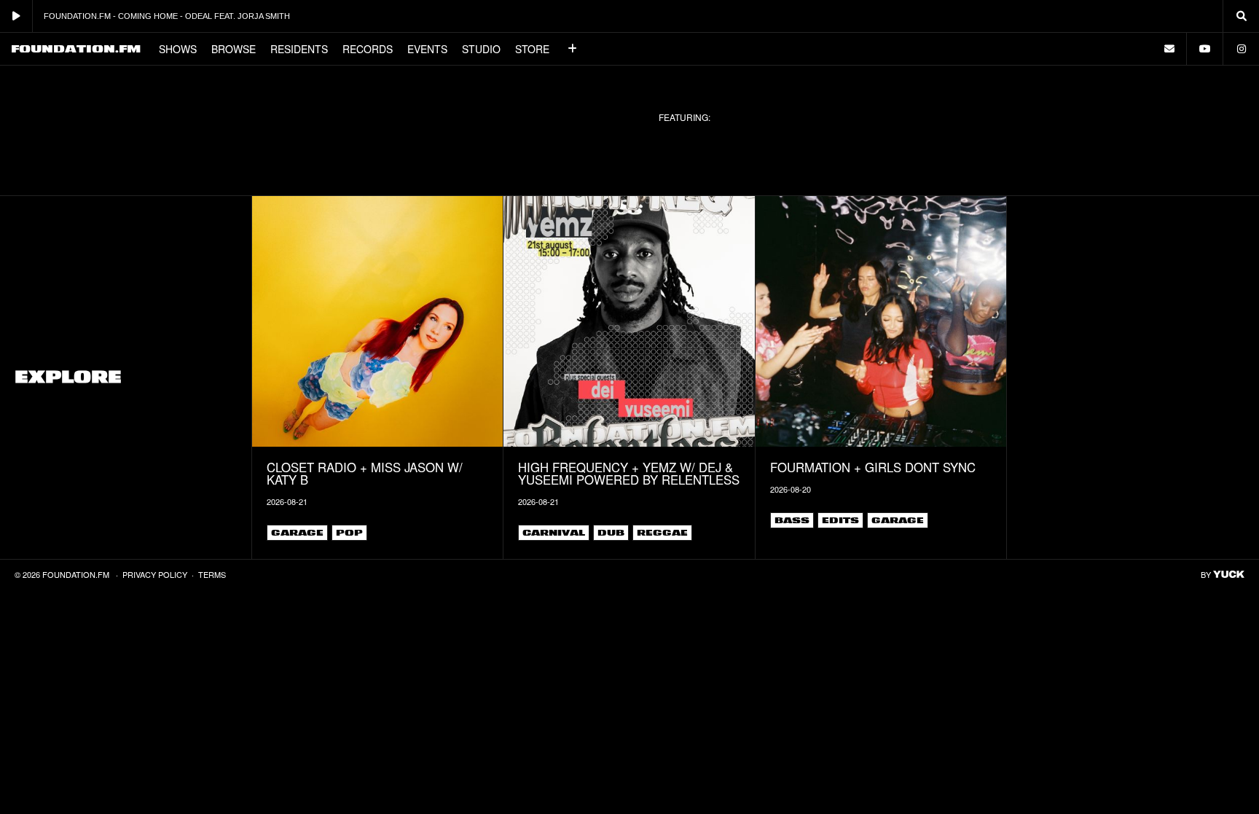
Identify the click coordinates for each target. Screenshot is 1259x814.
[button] (573, 49)
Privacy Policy (154, 574)
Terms (212, 574)
